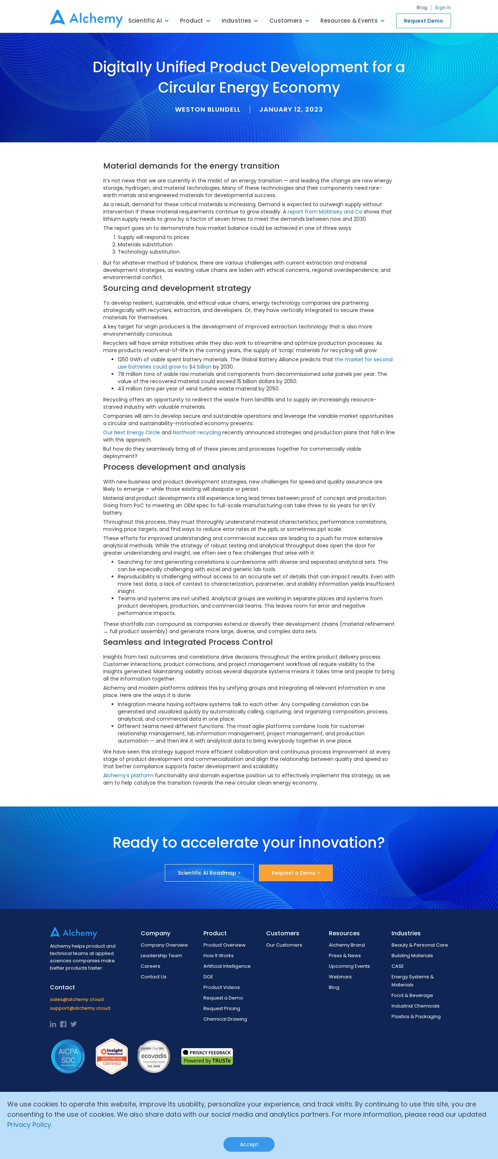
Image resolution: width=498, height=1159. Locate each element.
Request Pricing (221, 1008)
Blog (422, 8)
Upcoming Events (349, 966)
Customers (285, 20)
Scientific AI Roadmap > (209, 873)
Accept (249, 1144)
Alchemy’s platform (128, 775)
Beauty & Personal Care (420, 945)
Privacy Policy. (29, 1124)
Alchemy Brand (347, 945)
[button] (149, 21)
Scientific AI (145, 20)
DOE (208, 976)
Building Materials (412, 955)
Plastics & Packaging (416, 1016)
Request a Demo (223, 997)
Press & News (345, 955)
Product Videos (221, 987)
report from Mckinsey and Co (324, 211)
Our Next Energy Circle (131, 432)
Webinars (340, 976)
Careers (150, 966)
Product (191, 20)
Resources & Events (349, 20)
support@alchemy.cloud (80, 1008)
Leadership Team (161, 955)
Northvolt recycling (197, 432)
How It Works (218, 955)
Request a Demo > (296, 873)
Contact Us (154, 976)
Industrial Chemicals (416, 1005)
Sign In (443, 8)
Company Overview (164, 945)
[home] (86, 16)
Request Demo (423, 20)
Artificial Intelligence (227, 966)
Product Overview (224, 945)
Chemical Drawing (225, 1019)
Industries (237, 20)
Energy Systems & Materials (413, 980)
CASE (398, 966)
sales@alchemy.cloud (77, 999)
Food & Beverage (412, 995)
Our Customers (284, 945)
